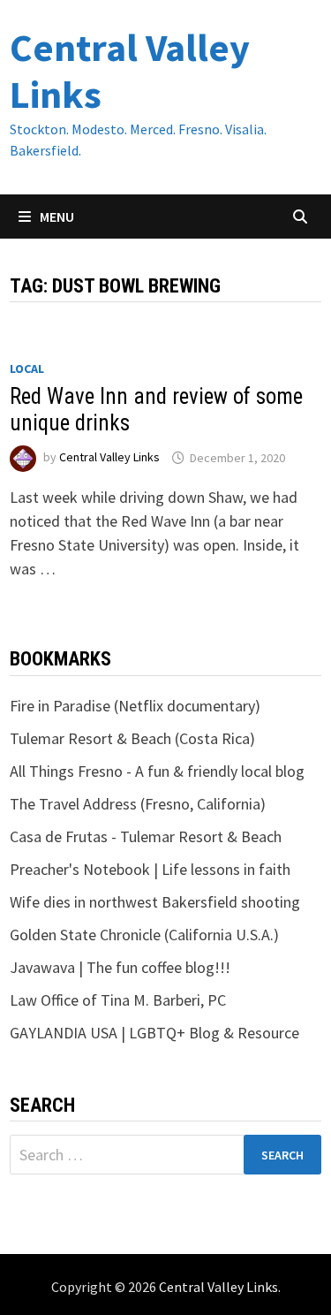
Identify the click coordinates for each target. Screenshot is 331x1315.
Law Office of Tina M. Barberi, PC (118, 1000)
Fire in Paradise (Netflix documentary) (135, 706)
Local (27, 368)
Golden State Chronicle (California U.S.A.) (144, 934)
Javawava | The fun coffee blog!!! (120, 967)
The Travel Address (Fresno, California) (138, 804)
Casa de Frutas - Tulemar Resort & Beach (146, 836)
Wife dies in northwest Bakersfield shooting (155, 902)
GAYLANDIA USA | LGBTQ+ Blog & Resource (154, 1032)
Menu (55, 216)
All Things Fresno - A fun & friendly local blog (157, 771)
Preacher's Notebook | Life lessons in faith (150, 869)
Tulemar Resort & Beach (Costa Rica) (132, 738)
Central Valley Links (130, 70)
